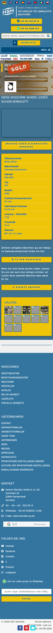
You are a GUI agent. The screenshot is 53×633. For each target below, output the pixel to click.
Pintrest (10, 567)
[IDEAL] (37, 58)
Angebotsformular (12, 431)
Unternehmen (9, 440)
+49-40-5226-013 (29, 29)
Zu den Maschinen (28, 259)
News (4, 444)
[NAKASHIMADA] (48, 58)
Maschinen (7, 381)
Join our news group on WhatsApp (25, 581)
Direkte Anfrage (28, 287)
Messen (5, 448)
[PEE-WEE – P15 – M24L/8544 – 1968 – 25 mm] (26, 123)
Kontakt (6, 423)
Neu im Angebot (10, 394)
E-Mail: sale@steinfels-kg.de (20, 516)
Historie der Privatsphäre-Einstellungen (25, 465)
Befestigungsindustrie (14, 377)
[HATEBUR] (27, 55)
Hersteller (7, 386)
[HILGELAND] (26, 58)
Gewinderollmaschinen (20, 76)
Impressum (7, 452)
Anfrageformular (11, 427)
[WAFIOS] (4, 55)
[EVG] (15, 58)
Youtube (10, 546)
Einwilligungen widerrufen (17, 469)
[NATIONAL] (42, 58)
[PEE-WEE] (10, 86)
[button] (44, 49)
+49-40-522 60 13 (29, 21)
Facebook (10, 551)
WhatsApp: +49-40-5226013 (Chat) (24, 510)
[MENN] (41, 55)
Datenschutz (8, 457)
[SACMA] (13, 55)
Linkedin (10, 556)
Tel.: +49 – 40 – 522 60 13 (19, 505)
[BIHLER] (49, 55)
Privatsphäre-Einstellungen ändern (22, 461)
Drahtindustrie (10, 373)
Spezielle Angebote (12, 403)
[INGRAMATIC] (6, 58)
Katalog (6, 390)
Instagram (11, 572)
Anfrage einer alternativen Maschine (26, 145)
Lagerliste (7, 398)
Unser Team (8, 436)
